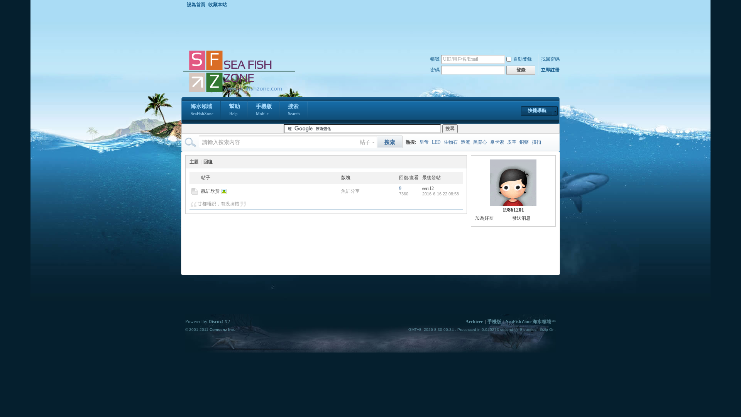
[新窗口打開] (194, 193)
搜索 (294, 109)
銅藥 (524, 142)
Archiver (474, 321)
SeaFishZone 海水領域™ (531, 321)
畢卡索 (497, 142)
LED (436, 142)
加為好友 (484, 218)
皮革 (511, 142)
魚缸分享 (350, 191)
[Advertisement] (372, 28)
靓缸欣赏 (210, 191)
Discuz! (215, 321)
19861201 (513, 210)
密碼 (435, 70)
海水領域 (202, 109)
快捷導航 (537, 110)
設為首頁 (196, 4)
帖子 (365, 142)
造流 (465, 142)
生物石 (451, 142)
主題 (194, 161)
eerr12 (428, 188)
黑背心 (480, 142)
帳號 (435, 59)
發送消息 (521, 218)
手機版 (264, 109)
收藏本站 (217, 4)
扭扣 (536, 142)
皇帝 (424, 142)
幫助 (234, 109)
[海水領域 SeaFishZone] (238, 92)
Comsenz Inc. (222, 329)
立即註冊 (550, 70)
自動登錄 (522, 59)
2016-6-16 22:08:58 (440, 194)
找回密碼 (550, 59)
